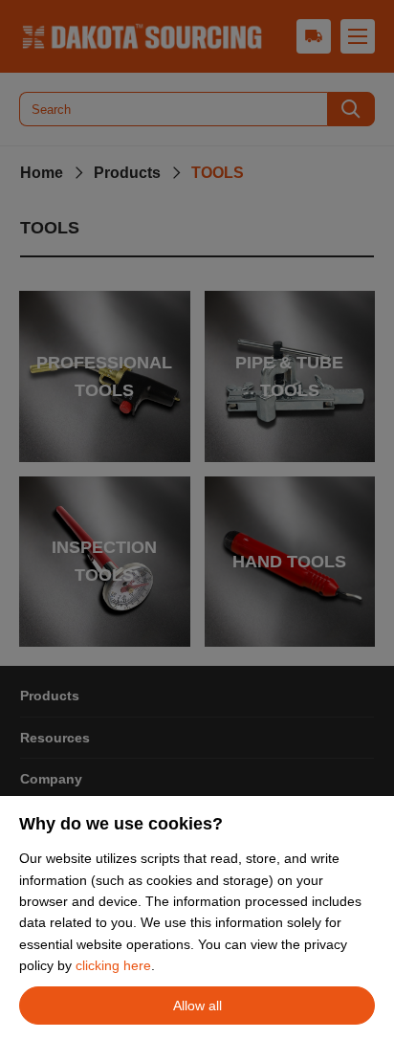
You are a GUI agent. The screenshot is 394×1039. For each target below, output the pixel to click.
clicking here (113, 965)
